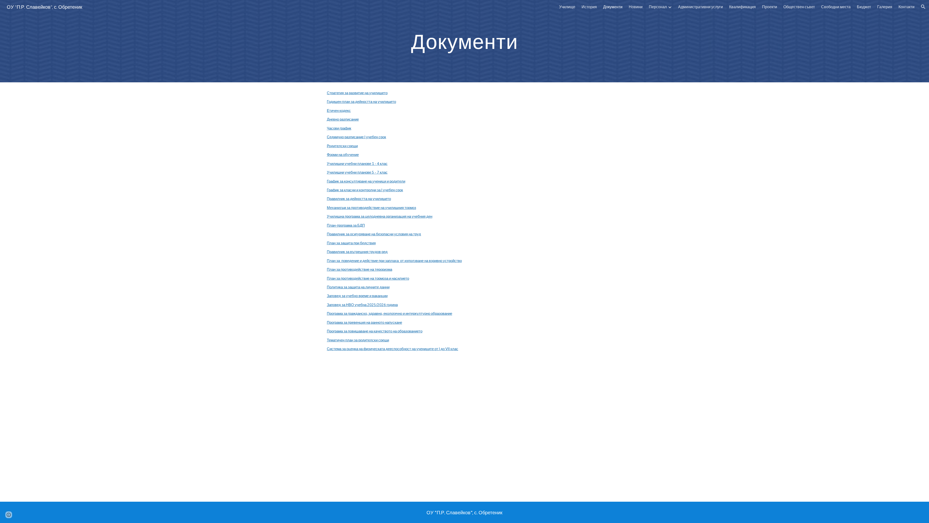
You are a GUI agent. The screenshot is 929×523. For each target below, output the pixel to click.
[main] (464, 41)
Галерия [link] (884, 6)
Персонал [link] (658, 6)
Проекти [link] (769, 6)
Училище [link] (567, 6)
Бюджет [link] (864, 6)
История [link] (589, 6)
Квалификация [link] (742, 6)
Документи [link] (612, 6)
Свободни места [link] (836, 6)
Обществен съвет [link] (799, 6)
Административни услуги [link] (700, 6)
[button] (923, 7)
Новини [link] (636, 6)
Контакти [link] (906, 6)
